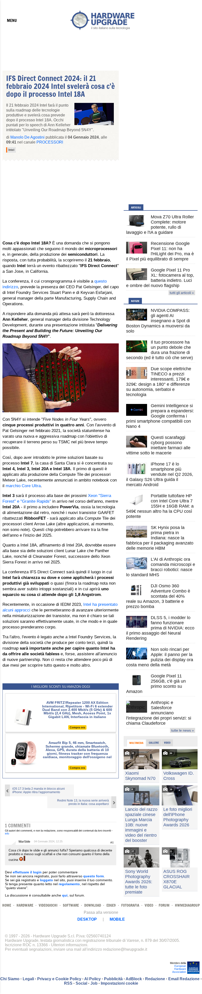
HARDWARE (25, 905)
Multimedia (136, 743)
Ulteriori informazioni (69, 945)
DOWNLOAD (92, 905)
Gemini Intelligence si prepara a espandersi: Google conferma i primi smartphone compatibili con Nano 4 (160, 416)
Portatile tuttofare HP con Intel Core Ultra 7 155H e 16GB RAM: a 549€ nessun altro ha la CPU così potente (160, 506)
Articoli (136, 207)
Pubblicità (113, 979)
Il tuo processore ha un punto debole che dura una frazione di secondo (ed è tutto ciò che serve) (159, 350)
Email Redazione (184, 979)
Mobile (117, 919)
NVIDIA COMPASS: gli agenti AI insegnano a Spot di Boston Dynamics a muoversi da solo (158, 321)
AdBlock (134, 979)
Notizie (135, 301)
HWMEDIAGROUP (187, 905)
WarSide (24, 841)
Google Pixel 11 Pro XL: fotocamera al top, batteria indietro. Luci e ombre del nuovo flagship (160, 278)
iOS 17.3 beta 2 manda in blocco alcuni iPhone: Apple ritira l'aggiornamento (38, 790)
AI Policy (92, 979)
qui (64, 895)
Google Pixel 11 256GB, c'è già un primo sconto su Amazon (156, 683)
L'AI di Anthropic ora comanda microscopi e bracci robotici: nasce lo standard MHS (160, 567)
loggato (46, 880)
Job (94, 983)
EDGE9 (111, 905)
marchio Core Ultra (23, 485)
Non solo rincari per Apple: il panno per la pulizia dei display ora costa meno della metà (159, 657)
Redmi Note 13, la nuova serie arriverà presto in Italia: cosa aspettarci (83, 802)
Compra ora (77, 727)
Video (167, 743)
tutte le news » (182, 730)
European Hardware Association (179, 968)
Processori (49, 142)
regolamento (69, 884)
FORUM (164, 905)
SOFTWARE (71, 905)
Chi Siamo (9, 979)
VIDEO (149, 905)
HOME (6, 905)
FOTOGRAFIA (130, 905)
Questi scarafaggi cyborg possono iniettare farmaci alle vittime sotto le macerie (158, 445)
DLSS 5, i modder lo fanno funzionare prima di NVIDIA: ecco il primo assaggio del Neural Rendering (160, 628)
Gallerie (154, 743)
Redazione (155, 979)
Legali (28, 979)
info (7, 833)
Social (81, 983)
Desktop (87, 919)
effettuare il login (27, 872)
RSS (68, 983)
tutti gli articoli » (182, 293)
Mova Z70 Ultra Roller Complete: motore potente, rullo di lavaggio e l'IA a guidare (160, 224)
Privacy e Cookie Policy (59, 979)
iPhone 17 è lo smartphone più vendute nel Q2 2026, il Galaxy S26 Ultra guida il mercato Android (159, 474)
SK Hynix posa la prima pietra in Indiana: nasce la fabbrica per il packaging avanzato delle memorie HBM (159, 538)
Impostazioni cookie (119, 983)
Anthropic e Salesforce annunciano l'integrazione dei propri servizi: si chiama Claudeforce (158, 713)
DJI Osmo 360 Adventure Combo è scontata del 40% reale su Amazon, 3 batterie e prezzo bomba (158, 596)
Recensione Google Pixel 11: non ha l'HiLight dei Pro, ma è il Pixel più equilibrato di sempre (160, 251)
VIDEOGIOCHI (48, 905)
